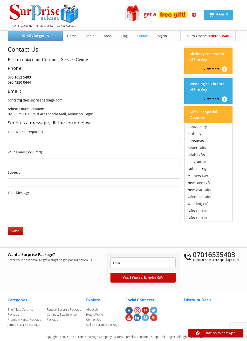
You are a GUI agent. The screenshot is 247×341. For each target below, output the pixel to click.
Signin (162, 36)
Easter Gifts (196, 147)
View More (212, 69)
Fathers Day (196, 168)
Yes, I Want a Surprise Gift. (143, 277)
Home (71, 36)
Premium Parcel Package (24, 319)
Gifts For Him (197, 210)
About (90, 36)
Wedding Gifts (198, 203)
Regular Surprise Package (64, 309)
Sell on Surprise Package (102, 325)
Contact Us (93, 319)
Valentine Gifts (199, 196)
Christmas (195, 140)
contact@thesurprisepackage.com (216, 260)
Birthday (194, 133)
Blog (124, 36)
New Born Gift (198, 182)
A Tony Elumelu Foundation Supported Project (145, 337)
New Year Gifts (199, 189)
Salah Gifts (196, 154)
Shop (108, 36)
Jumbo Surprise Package (24, 325)
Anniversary (197, 126)
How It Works (95, 314)
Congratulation (199, 161)
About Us (92, 309)
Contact (143, 36)
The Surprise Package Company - (91, 337)
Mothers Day (197, 175)
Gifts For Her (197, 217)
